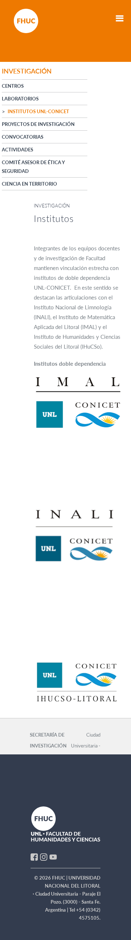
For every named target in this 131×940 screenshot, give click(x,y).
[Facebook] (34, 856)
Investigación (52, 206)
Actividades (17, 149)
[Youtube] (53, 856)
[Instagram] (43, 856)
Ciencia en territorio (29, 184)
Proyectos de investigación (38, 124)
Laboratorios (20, 99)
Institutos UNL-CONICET (38, 111)
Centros (13, 86)
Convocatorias (22, 137)
